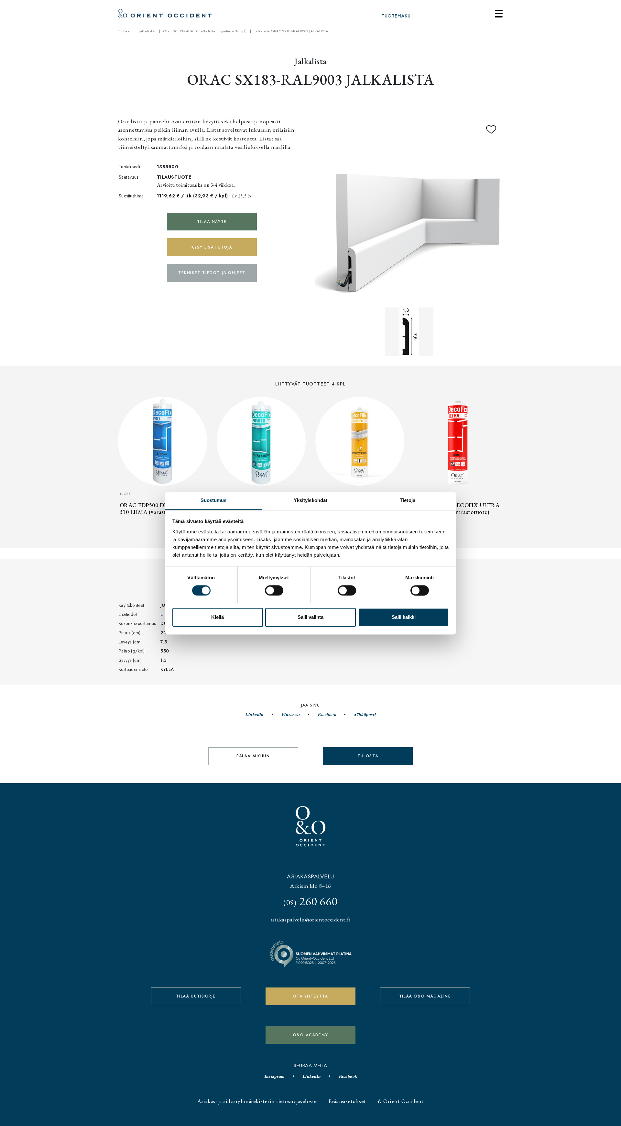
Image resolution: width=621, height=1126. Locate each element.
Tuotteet (124, 31)
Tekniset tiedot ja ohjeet (211, 273)
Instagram (274, 1076)
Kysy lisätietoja (211, 247)
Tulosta (367, 756)
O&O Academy (310, 1035)
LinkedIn (254, 714)
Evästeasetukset (347, 1101)
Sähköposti (365, 714)
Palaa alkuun (253, 756)
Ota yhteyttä (310, 996)
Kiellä (217, 617)
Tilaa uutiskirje (196, 996)
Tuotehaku (395, 16)
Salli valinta (310, 617)
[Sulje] (499, 13)
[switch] (274, 590)
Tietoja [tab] (407, 500)
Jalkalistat (147, 31)
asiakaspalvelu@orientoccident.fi (310, 919)
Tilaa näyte (212, 222)
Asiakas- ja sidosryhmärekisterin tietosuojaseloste (257, 1101)
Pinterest (290, 714)
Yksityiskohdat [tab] (310, 500)
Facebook (327, 714)
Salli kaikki (404, 617)
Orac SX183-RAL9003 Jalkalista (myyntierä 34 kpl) (204, 31)
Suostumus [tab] (214, 500)
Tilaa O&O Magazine (425, 996)
